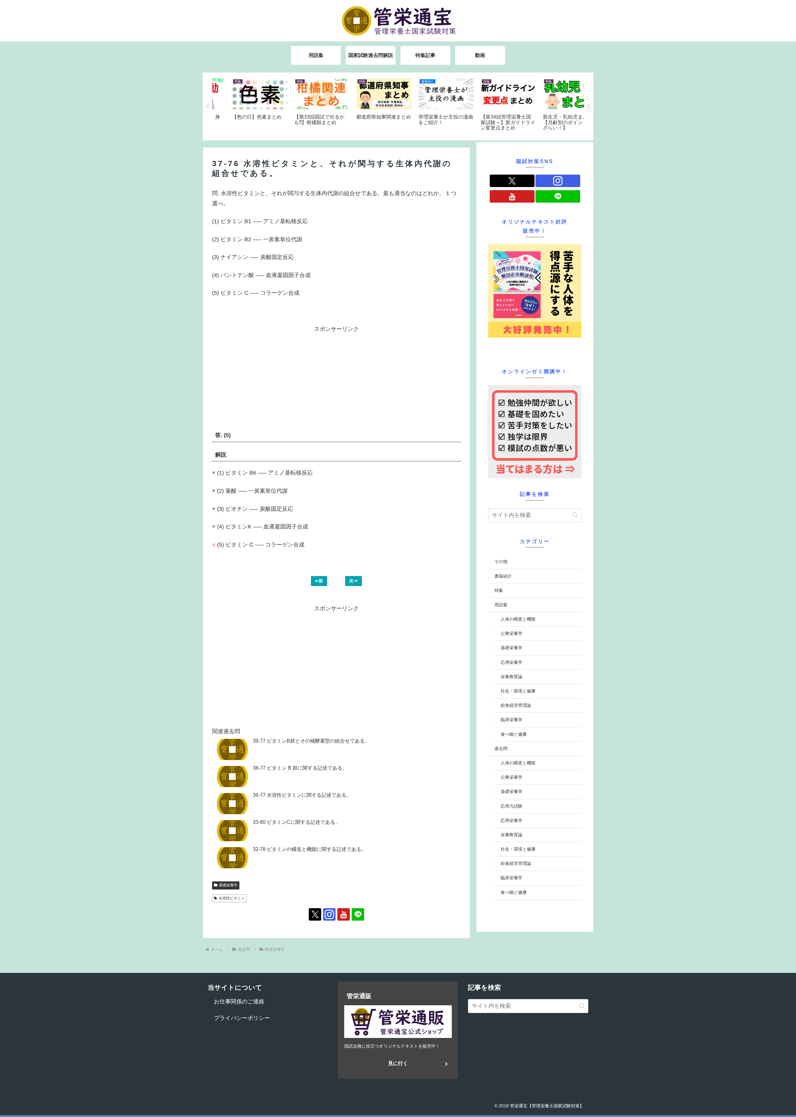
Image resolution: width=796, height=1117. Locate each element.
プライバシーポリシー (242, 1018)
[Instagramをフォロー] (329, 914)
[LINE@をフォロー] (358, 914)
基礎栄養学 (228, 885)
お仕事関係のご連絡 (239, 1001)
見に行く (398, 1063)
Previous (207, 106)
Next (588, 106)
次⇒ (353, 580)
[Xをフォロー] (315, 914)
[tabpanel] (242, 105)
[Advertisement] (274, 377)
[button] (575, 515)
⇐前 (319, 580)
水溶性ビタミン (232, 898)
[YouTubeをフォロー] (343, 914)
